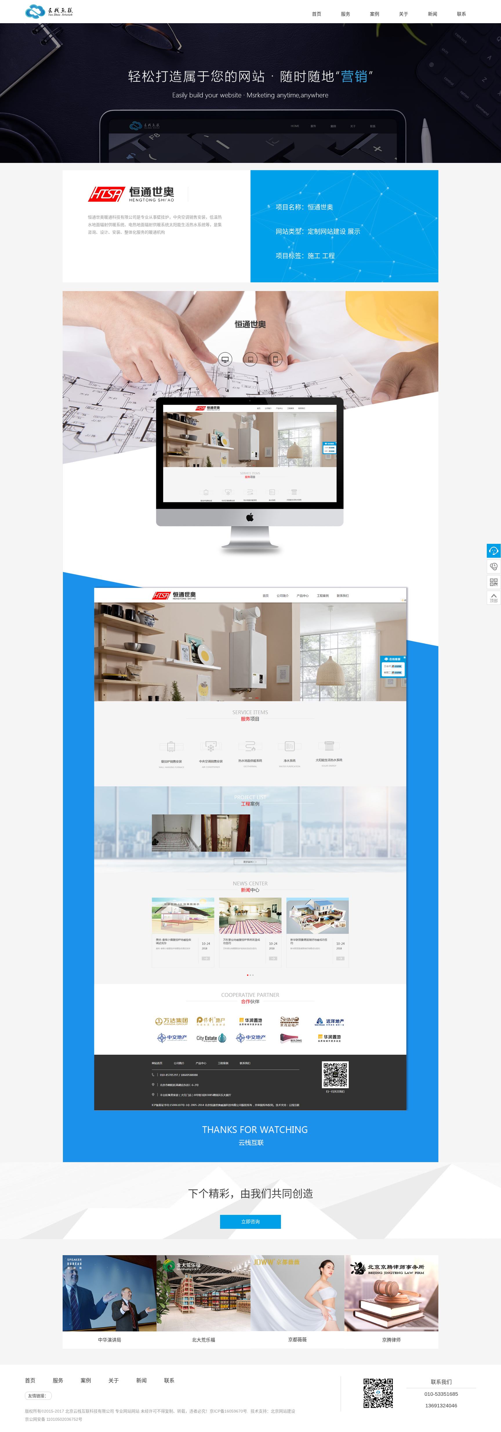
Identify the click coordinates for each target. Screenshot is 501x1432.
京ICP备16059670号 (228, 1411)
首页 (30, 1381)
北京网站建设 (283, 1411)
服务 (58, 1381)
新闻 (141, 1381)
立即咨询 (255, 1221)
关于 (113, 1381)
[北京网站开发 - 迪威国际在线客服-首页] (49, 15)
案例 (86, 1381)
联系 (169, 1381)
